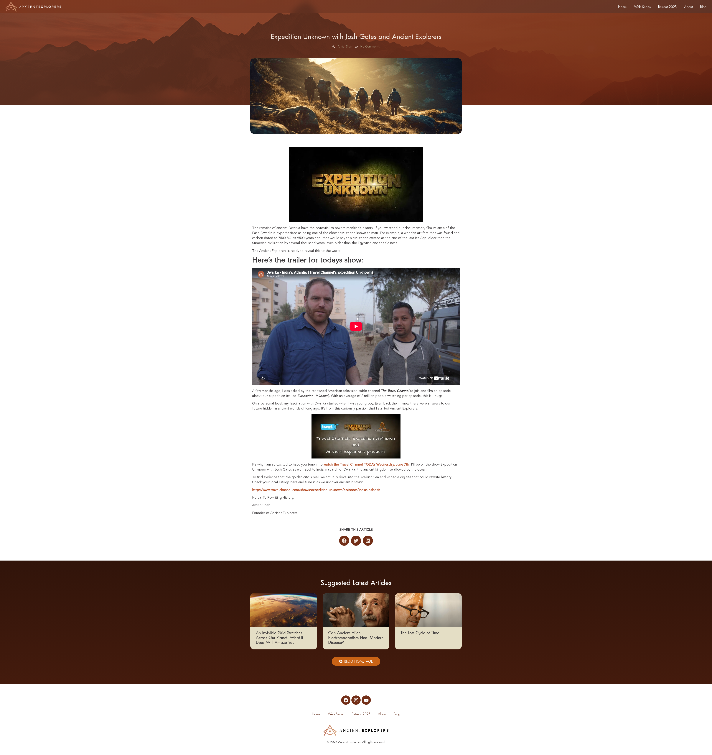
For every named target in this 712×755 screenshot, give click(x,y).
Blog (703, 6)
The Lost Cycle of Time (419, 632)
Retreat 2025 (667, 6)
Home (622, 6)
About (688, 6)
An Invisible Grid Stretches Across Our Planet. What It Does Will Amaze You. (279, 637)
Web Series (642, 6)
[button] (344, 541)
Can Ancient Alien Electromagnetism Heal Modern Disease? (356, 637)
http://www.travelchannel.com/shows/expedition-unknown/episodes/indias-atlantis (316, 490)
